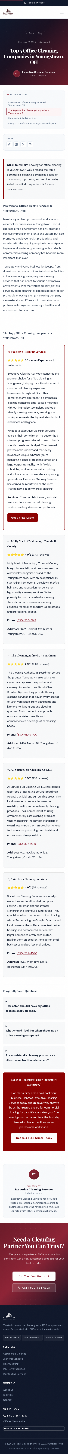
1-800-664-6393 (36, 2)
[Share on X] (23, 144)
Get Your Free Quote (32, 1276)
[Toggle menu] (62, 12)
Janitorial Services (13, 1358)
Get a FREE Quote (22, 517)
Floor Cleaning (11, 1363)
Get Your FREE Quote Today (34, 1138)
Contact (7, 1400)
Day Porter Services (14, 1369)
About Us (8, 1389)
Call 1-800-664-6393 (36, 1287)
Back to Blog (35, 33)
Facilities (8, 1394)
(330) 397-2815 (26, 844)
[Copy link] (9, 144)
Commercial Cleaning (14, 1353)
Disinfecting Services (14, 1374)
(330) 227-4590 (27, 953)
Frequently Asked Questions (22, 118)
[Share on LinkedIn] (16, 144)
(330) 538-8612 (26, 620)
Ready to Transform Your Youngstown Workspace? (33, 123)
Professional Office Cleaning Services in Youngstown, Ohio (27, 104)
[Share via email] (30, 144)
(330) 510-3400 (27, 734)
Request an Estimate (15, 1428)
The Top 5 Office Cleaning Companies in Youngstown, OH (28, 111)
